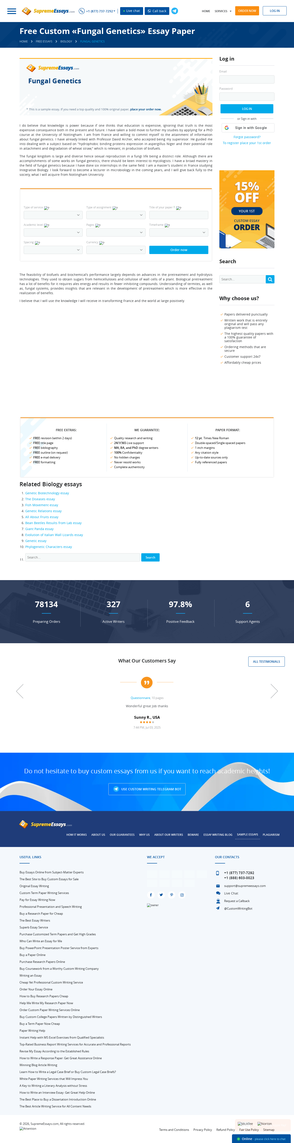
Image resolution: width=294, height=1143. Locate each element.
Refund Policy (225, 1130)
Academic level (33, 224)
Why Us (144, 835)
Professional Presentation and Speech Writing (51, 907)
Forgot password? (247, 137)
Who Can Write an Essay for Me (41, 941)
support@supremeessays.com (245, 886)
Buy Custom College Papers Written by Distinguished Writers (61, 1017)
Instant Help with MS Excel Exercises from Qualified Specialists (62, 1037)
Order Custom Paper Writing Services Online (50, 1010)
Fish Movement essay (41, 505)
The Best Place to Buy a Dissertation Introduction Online (58, 1099)
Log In (247, 109)
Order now (247, 11)
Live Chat (231, 893)
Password (226, 88)
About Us (98, 835)
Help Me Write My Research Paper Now (46, 1003)
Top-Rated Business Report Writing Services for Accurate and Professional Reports (75, 1044)
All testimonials (266, 662)
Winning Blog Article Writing (38, 1065)
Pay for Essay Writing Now (37, 900)
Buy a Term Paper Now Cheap (40, 1024)
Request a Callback (237, 901)
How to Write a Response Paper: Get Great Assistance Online (61, 1058)
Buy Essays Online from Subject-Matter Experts (52, 872)
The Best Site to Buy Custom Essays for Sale (49, 879)
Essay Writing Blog (218, 835)
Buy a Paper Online (32, 955)
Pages (90, 224)
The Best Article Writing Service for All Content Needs (55, 1106)
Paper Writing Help (32, 1030)
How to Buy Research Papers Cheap (44, 996)
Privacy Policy (202, 1130)
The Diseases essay (40, 499)
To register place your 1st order (247, 143)
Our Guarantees (122, 835)
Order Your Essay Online (36, 989)
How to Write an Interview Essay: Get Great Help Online (57, 1092)
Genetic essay (35, 541)
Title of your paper (162, 207)
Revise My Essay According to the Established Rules (54, 1051)
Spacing (29, 242)
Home (206, 11)
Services (221, 11)
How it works (76, 835)
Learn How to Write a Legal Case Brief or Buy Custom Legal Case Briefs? (68, 1072)
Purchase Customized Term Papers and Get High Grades (58, 934)
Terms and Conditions (174, 1130)
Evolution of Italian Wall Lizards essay (54, 535)
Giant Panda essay (39, 529)
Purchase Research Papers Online (42, 962)
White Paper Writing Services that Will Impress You (54, 1079)
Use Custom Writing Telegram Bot (150, 789)
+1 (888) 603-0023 (239, 877)
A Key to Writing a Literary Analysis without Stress (53, 1086)
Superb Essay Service (34, 927)
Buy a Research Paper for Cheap (41, 913)
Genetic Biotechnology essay (47, 493)
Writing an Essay (31, 975)
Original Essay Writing (34, 886)
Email (223, 71)
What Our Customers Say (147, 660)
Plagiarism (271, 835)
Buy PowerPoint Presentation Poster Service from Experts (59, 948)
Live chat (132, 10)
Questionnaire (140, 698)
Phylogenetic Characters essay (48, 547)
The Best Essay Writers (35, 920)
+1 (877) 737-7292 (99, 11)
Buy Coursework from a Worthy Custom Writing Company (59, 969)
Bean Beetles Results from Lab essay (53, 523)
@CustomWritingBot (238, 908)
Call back (159, 11)
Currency (92, 242)
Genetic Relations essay (43, 511)
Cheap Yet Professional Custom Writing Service (51, 982)
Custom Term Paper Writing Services (44, 893)
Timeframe (156, 224)
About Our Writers (168, 835)
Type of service (33, 207)
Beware (193, 835)
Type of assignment (98, 207)
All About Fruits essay (41, 517)
